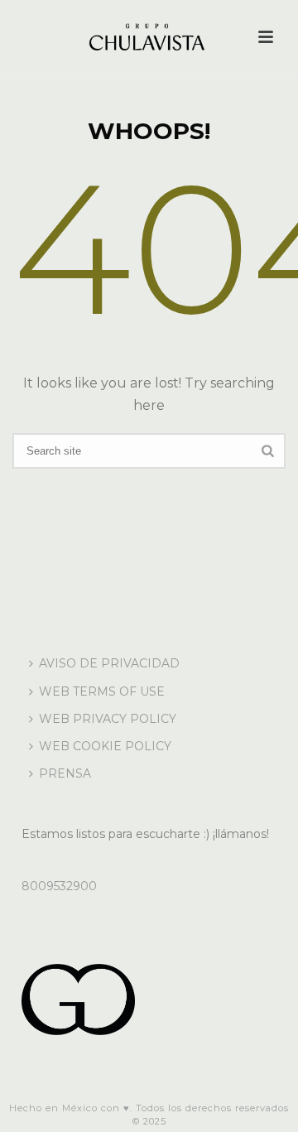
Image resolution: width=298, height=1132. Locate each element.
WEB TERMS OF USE (102, 691)
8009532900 (59, 886)
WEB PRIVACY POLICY (107, 718)
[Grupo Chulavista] (149, 37)
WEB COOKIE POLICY (105, 746)
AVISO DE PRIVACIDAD (109, 663)
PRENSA (65, 773)
